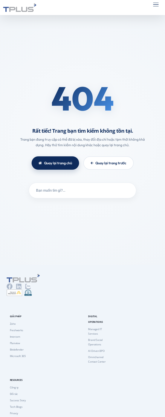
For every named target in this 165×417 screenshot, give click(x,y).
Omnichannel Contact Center (96, 359)
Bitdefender (17, 349)
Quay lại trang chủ (58, 163)
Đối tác (14, 394)
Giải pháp (15, 316)
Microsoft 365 (18, 356)
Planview (15, 343)
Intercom (15, 337)
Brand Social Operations (95, 342)
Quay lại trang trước (110, 163)
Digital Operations (95, 319)
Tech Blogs (16, 407)
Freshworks (16, 330)
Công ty (14, 387)
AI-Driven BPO (96, 351)
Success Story (18, 400)
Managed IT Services (95, 331)
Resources (16, 380)
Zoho (13, 324)
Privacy (14, 413)
